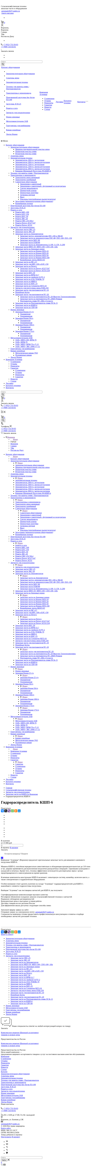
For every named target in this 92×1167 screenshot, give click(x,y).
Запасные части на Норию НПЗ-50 (34, 255)
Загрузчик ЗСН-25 (13, 104)
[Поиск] (3, 420)
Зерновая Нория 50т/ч (24, 318)
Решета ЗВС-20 (21, 219)
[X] (5, 810)
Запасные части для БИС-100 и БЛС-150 (31, 264)
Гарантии (48, 105)
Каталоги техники (67, 102)
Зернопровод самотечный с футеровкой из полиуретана (43, 186)
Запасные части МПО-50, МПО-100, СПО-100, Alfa (36, 247)
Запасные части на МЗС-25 (26, 284)
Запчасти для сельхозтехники (18, 113)
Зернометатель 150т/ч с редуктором (29, 164)
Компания (5, 1056)
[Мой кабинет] (2, 26)
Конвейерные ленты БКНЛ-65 (32, 260)
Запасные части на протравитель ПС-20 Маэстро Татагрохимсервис (48, 297)
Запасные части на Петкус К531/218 (35, 271)
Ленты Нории (11, 134)
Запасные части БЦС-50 (25, 273)
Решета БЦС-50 (21, 216)
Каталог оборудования (10, 67)
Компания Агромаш (44, 93)
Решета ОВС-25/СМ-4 (24, 221)
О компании (49, 99)
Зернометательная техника (17, 82)
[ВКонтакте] (2, 810)
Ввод (22, 197)
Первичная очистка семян (26, 151)
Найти (4, 1160)
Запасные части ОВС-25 (25, 229)
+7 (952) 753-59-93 (10, 45)
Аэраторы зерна (12, 78)
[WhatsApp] (12, 810)
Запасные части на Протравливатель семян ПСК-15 (36, 303)
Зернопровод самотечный (30, 184)
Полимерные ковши (23, 355)
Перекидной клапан (28, 190)
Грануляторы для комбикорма (18, 126)
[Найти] (3, 64)
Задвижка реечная (27, 195)
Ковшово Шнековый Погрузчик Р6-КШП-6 (33, 171)
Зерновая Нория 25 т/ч (24, 312)
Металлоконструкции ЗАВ (17, 121)
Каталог (4, 1072)
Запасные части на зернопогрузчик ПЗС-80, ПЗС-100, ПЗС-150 (46, 238)
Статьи (47, 109)
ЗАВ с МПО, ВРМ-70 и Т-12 (27, 344)
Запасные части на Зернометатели (29, 234)
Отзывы (47, 101)
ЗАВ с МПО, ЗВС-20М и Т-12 (27, 346)
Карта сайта (6, 1128)
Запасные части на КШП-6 (26, 305)
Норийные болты (22, 292)
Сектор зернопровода (29, 188)
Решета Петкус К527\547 (25, 223)
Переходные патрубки (29, 193)
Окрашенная (25, 314)
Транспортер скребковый (25, 180)
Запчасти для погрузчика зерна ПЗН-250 (32, 288)
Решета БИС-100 (22, 212)
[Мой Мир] (19, 810)
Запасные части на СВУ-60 (26, 307)
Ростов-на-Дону (17, 450)
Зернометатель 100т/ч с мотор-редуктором (32, 162)
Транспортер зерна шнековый (27, 177)
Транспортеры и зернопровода (18, 93)
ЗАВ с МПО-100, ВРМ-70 (25, 340)
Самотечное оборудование (26, 182)
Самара (14, 446)
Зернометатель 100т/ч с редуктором (29, 160)
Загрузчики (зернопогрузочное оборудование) (34, 201)
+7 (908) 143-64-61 (8, 47)
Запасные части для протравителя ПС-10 (32, 290)
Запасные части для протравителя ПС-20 (32, 294)
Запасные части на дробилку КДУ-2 (30, 277)
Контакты (81, 102)
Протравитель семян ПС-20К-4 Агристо (36, 301)
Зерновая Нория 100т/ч (24, 325)
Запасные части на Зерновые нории (30, 249)
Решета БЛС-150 (22, 214)
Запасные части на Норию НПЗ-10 (34, 251)
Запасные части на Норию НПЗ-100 (34, 258)
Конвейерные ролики (24, 203)
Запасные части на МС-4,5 (26, 262)
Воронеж (14, 444)
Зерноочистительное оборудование (20, 74)
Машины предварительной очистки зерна (32, 149)
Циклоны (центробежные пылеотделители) (38, 199)
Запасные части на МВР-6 (26, 281)
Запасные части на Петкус (26, 266)
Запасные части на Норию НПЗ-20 (34, 253)
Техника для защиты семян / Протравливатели (17, 88)
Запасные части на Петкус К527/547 (35, 268)
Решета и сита (12, 108)
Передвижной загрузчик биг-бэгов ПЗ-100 (28, 206)
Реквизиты (48, 103)
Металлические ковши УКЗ (26, 353)
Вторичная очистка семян (25, 154)
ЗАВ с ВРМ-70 (21, 342)
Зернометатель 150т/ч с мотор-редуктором (32, 167)
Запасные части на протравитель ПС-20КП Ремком (41, 299)
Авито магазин (7, 13)
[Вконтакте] (7, 1142)
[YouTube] (7, 1145)
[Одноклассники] (15, 810)
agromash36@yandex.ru (10, 11)
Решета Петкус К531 (23, 225)
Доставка (59, 102)
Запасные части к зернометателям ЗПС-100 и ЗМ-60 (41, 236)
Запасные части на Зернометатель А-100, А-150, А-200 (42, 245)
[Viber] (9, 810)
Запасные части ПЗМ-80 (30, 242)
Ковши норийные (13, 130)
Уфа (12, 448)
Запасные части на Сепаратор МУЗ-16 (31, 286)
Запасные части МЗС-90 (30, 240)
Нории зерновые (13, 117)
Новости (47, 107)
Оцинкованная (26, 316)
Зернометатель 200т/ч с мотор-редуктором (32, 169)
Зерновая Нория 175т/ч (24, 331)
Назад (15, 439)
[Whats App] (7, 1153)
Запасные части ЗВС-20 (25, 232)
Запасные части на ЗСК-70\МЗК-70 (29, 279)
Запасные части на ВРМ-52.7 (27, 275)
